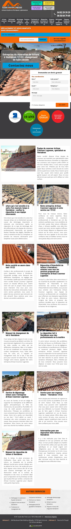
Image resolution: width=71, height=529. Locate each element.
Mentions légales (51, 517)
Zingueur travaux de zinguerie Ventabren (53, 508)
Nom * (34, 79)
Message (34, 93)
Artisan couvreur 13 (4, 21)
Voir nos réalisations (8, 35)
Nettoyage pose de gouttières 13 (20, 22)
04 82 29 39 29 (63, 12)
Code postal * (54, 79)
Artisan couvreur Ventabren (51, 503)
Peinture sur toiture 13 (26, 22)
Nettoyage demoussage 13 (11, 21)
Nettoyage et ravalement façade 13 (59, 22)
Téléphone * (54, 86)
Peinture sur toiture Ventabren (34, 501)
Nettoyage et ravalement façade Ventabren (18, 499)
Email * (34, 86)
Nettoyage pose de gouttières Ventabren (35, 505)
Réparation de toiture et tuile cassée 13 (44, 22)
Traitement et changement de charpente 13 (35, 22)
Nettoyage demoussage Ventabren (53, 498)
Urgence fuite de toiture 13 (51, 22)
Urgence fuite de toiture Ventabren (18, 503)
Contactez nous (20, 65)
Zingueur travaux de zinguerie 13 (66, 22)
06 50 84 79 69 (63, 15)
